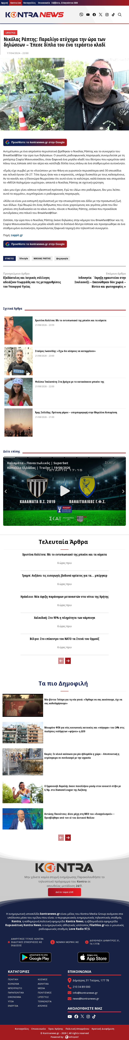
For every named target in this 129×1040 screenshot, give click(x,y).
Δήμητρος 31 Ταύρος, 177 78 (91, 980)
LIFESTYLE (43, 996)
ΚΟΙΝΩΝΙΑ (13, 983)
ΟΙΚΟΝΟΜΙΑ (14, 996)
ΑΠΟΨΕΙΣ (43, 1005)
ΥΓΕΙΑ (11, 1001)
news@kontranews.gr (86, 998)
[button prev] (61, 661)
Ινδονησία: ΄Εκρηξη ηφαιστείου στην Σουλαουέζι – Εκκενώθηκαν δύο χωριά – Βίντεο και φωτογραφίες (100, 282)
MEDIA (41, 988)
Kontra (16, 921)
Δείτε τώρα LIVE (64, 892)
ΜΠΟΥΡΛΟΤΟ (15, 988)
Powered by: (60, 1036)
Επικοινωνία (38, 1028)
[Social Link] (81, 15)
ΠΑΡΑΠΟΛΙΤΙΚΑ (16, 992)
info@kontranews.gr (85, 993)
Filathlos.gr (97, 925)
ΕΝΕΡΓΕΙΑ (13, 1005)
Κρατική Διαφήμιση (103, 1028)
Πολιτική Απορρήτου (77, 1028)
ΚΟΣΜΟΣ (43, 979)
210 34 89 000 (81, 987)
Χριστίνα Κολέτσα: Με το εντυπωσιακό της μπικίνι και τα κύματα (70, 320)
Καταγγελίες (29, 2)
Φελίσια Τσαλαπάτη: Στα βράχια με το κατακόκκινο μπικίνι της (69, 381)
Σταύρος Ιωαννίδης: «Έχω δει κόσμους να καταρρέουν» (65, 351)
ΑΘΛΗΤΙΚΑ (43, 983)
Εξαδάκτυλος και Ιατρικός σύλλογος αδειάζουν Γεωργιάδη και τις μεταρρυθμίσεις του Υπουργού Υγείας (32, 282)
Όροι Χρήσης (55, 1028)
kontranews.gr (50, 914)
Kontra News (74, 921)
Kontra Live (15, 2)
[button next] (68, 661)
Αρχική (4, 2)
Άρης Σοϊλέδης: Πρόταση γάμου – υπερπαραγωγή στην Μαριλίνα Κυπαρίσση (76, 412)
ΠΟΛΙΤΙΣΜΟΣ (45, 992)
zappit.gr (17, 235)
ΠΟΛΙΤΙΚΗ (13, 979)
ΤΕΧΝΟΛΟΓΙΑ (44, 1001)
